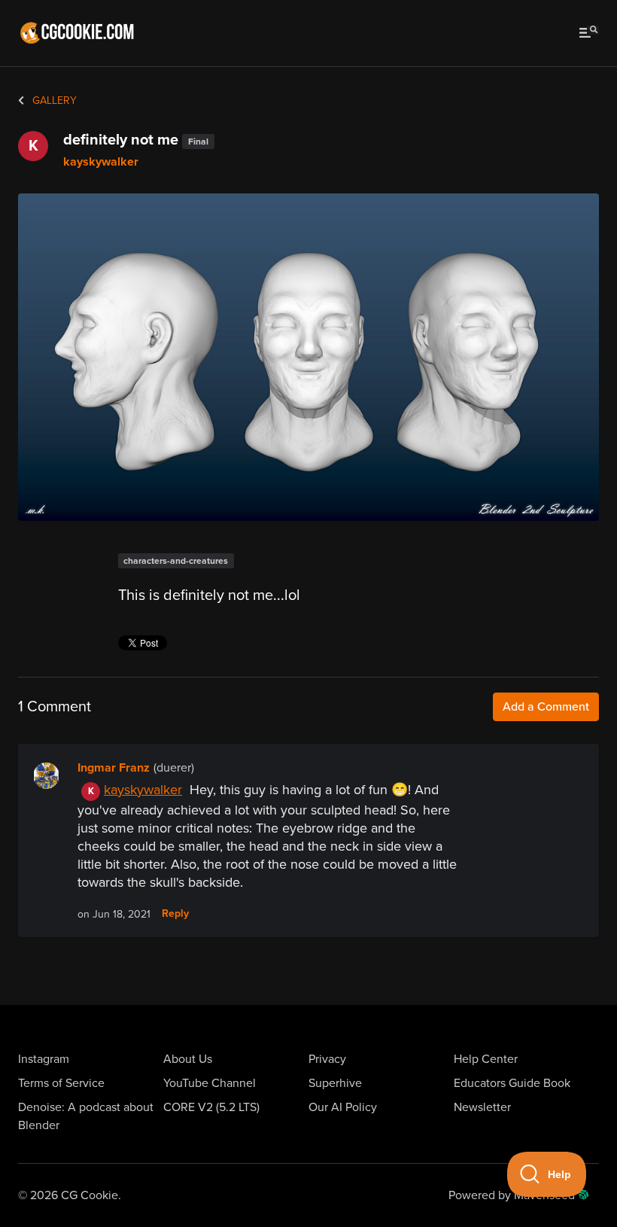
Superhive (335, 1083)
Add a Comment (546, 706)
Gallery (53, 100)
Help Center (486, 1059)
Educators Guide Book (512, 1083)
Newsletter (482, 1107)
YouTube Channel (209, 1083)
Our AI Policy (342, 1107)
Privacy (327, 1059)
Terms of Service (61, 1083)
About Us (187, 1059)
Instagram (43, 1059)
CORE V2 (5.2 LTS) (211, 1107)
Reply (175, 914)
